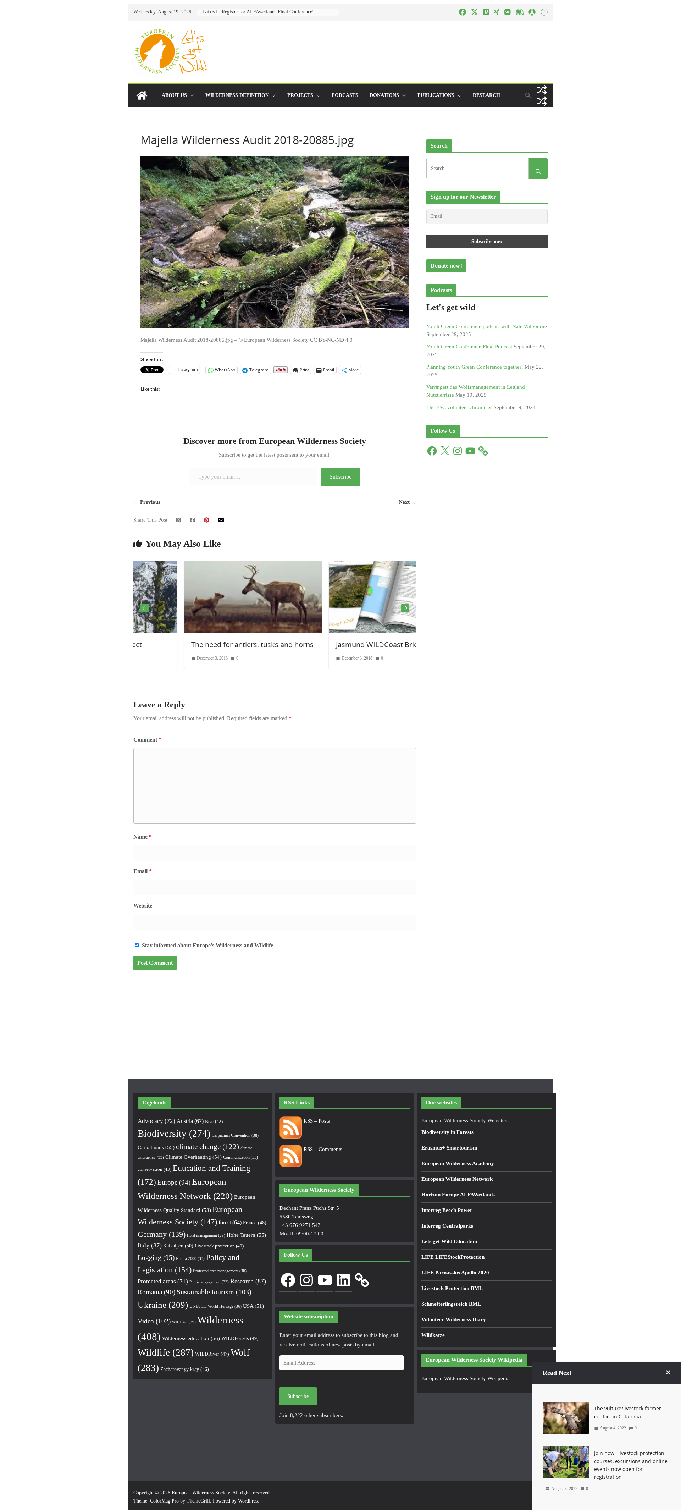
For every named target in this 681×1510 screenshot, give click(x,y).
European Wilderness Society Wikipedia (465, 1378)
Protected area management (220, 1270)
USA (253, 1306)
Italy (150, 1245)
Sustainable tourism (214, 1292)
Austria (190, 1121)
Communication (240, 1157)
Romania (156, 1292)
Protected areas (163, 1281)
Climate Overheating (193, 1157)
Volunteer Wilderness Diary (453, 1319)
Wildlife (166, 1352)
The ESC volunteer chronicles (459, 407)
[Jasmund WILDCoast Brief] (347, 565)
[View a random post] (542, 89)
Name (142, 837)
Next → (407, 502)
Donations (384, 95)
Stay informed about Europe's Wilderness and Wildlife (206, 945)
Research (486, 95)
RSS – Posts (316, 1121)
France (254, 1222)
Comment (147, 740)
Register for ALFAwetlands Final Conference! (268, 12)
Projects (300, 95)
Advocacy (156, 1121)
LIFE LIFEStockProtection (453, 1257)
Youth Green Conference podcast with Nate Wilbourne (486, 326)
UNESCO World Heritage (215, 1306)
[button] (190, 95)
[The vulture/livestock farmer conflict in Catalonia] (566, 1406)
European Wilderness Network (457, 1179)
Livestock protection (219, 1246)
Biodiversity (174, 1133)
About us (174, 95)
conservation (154, 1169)
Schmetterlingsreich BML (451, 1304)
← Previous (146, 502)
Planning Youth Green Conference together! (474, 367)
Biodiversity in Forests (447, 1132)
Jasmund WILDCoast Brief (327, 644)
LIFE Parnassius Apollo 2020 (455, 1272)
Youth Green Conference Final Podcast (469, 346)
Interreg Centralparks (447, 1226)
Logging (156, 1257)
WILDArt (184, 1322)
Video (154, 1321)
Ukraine (163, 1305)
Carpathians (156, 1147)
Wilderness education (191, 1338)
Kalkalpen (178, 1246)
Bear (214, 1121)
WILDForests (240, 1338)
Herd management (206, 1236)
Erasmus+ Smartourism (449, 1148)
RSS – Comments (322, 1149)
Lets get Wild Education (449, 1241)
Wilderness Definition (237, 95)
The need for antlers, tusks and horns (201, 644)
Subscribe (340, 477)
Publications (435, 95)
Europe (173, 1182)
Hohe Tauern (246, 1235)
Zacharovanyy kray (184, 1369)
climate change (207, 1147)
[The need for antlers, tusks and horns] (202, 565)
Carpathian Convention (235, 1135)
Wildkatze (433, 1335)
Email (142, 871)
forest (230, 1222)
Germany (162, 1234)
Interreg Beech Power (446, 1210)
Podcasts (345, 95)
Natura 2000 (190, 1258)
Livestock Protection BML (452, 1288)
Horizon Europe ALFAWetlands (458, 1194)
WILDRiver (212, 1354)
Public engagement (209, 1282)
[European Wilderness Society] (142, 95)
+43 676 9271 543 (300, 1225)
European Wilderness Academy (457, 1163)
